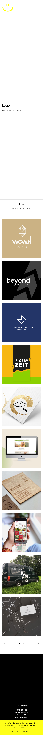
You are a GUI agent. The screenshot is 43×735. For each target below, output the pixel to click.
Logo (23, 244)
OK (12, 731)
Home (4, 110)
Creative (21, 370)
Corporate (17, 412)
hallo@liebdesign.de (21, 712)
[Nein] (40, 727)
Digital (24, 456)
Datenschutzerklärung (25, 731)
